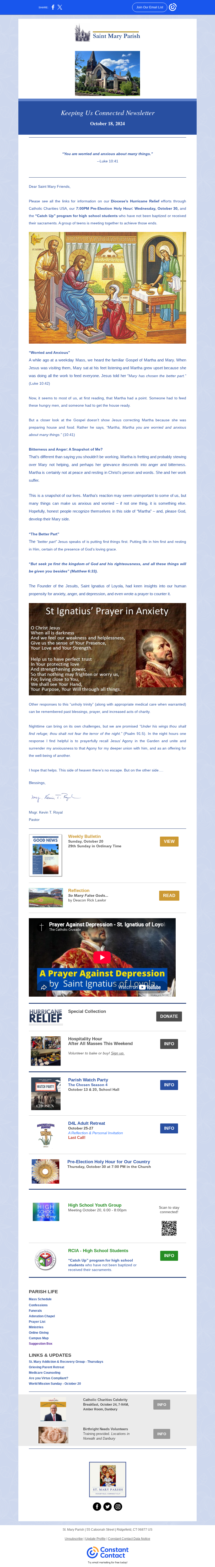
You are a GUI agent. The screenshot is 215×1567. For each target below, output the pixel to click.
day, (79, 841)
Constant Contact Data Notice (129, 1539)
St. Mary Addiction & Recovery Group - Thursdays (66, 1362)
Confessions (38, 1305)
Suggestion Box (40, 1343)
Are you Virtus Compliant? (48, 1378)
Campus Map (39, 1338)
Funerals (35, 1311)
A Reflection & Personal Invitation (95, 1133)
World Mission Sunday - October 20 (55, 1384)
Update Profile (95, 1539)
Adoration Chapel (42, 1316)
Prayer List (37, 1322)
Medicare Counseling (44, 1373)
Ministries (36, 1327)
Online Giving (39, 1333)
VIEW (169, 841)
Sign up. (118, 1053)
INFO (169, 1044)
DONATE (169, 1016)
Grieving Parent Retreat (46, 1367)
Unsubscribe (74, 1539)
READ (169, 895)
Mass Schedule (40, 1299)
